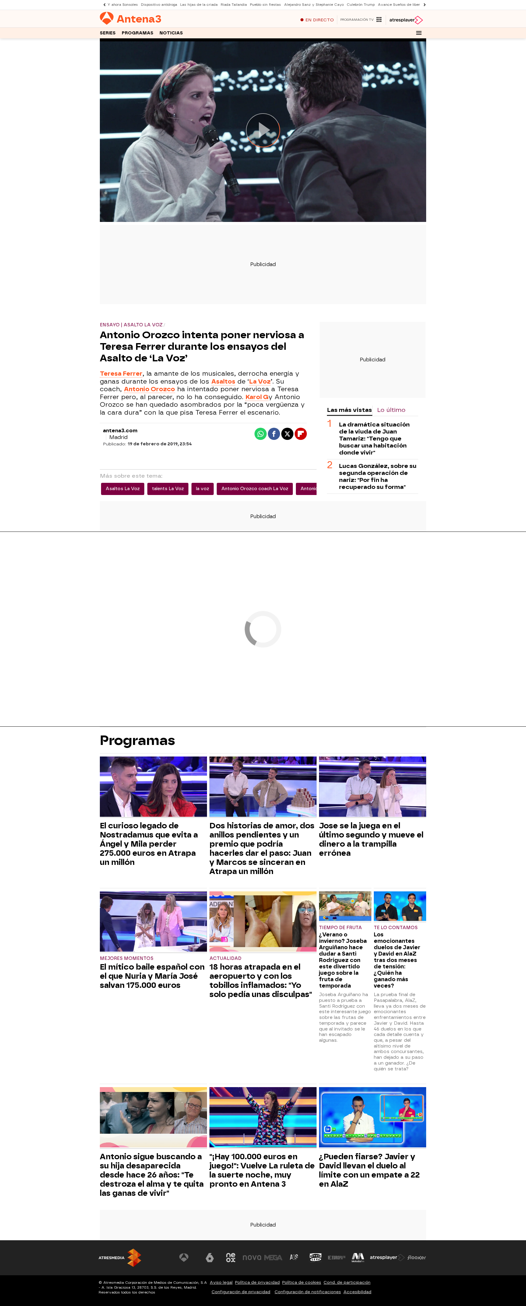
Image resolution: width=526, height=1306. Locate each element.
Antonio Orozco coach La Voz (254, 488)
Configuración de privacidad (241, 1292)
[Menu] (419, 33)
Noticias (171, 33)
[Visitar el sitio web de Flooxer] (417, 1257)
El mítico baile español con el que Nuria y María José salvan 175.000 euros (152, 976)
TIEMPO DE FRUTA (340, 927)
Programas (137, 33)
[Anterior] (103, 4)
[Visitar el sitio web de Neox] (231, 1257)
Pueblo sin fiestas (265, 5)
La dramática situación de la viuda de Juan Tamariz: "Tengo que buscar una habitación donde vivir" (374, 438)
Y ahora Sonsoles (122, 5)
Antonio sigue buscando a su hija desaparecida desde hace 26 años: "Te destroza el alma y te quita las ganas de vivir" (152, 1175)
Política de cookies (301, 1282)
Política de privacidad (257, 1282)
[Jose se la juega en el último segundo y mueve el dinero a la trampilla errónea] (372, 787)
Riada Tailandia (234, 5)
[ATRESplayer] (406, 20)
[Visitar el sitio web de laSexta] (210, 1257)
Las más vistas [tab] (349, 409)
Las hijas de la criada (199, 5)
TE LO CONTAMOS (396, 927)
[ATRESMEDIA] (120, 1257)
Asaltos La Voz (123, 488)
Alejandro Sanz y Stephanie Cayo (314, 5)
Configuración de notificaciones (308, 1292)
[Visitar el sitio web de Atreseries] (294, 1257)
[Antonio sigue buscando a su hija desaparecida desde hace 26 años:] (153, 1118)
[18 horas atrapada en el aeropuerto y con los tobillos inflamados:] (263, 922)
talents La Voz (168, 488)
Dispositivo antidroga (159, 5)
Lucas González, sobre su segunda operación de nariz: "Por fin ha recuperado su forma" (377, 476)
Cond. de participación (347, 1282)
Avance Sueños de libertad (402, 5)
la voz (202, 488)
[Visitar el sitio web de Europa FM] (337, 1257)
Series (108, 33)
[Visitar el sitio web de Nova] (252, 1257)
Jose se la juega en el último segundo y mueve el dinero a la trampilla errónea (371, 839)
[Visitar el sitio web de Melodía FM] (358, 1257)
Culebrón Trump (361, 5)
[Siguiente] (423, 4)
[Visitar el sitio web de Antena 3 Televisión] (188, 1257)
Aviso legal (221, 1282)
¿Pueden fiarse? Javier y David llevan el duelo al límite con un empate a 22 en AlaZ (369, 1170)
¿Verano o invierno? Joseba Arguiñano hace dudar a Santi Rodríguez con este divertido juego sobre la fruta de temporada (343, 960)
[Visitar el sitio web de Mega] (273, 1257)
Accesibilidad (357, 1292)
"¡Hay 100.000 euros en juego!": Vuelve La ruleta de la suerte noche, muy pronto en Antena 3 (262, 1170)
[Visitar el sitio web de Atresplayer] (387, 1257)
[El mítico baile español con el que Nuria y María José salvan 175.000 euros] (153, 922)
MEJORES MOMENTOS (126, 958)
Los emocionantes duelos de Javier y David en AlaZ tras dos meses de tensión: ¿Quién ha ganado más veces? (397, 960)
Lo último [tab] (391, 409)
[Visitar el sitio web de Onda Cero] (316, 1257)
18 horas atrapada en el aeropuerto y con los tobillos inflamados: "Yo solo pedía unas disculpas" (260, 980)
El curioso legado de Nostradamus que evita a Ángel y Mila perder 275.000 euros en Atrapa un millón (149, 844)
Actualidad (225, 958)
